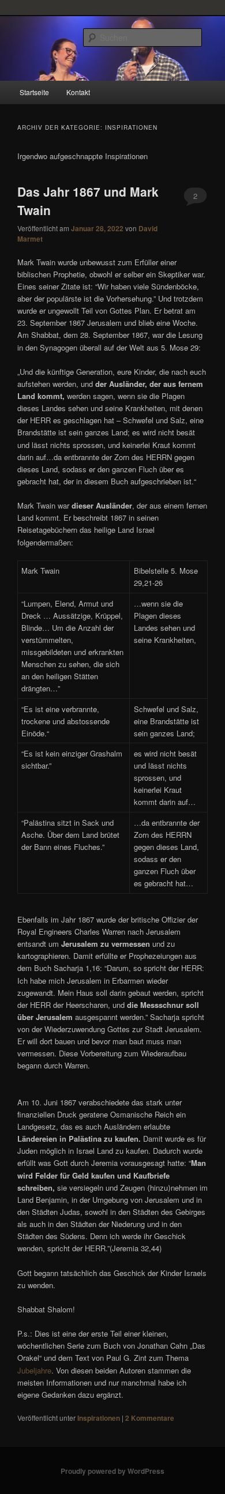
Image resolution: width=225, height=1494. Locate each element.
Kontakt (78, 92)
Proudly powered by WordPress (112, 1471)
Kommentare (149, 1418)
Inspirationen (98, 1418)
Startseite (34, 92)
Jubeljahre (34, 1370)
